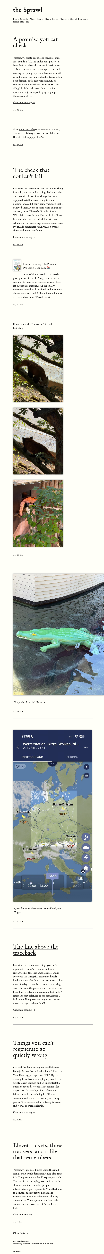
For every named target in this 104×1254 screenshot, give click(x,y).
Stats (22, 21)
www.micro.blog (28, 129)
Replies (55, 19)
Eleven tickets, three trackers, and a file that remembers (37, 1151)
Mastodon (17, 1252)
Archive (40, 19)
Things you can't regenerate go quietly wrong (33, 1049)
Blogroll (73, 19)
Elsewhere (64, 19)
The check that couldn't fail (31, 173)
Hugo (24, 1244)
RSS (27, 21)
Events (16, 19)
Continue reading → (24, 102)
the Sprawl (27, 10)
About (32, 19)
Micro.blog (49, 1244)
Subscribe (24, 19)
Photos (48, 19)
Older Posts (20, 1233)
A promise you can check (36, 42)
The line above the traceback (35, 950)
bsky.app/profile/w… (35, 137)
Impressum (83, 19)
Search (16, 21)
